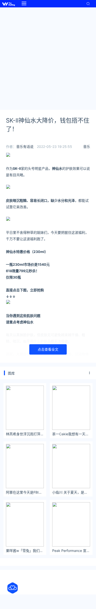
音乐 (86, 146)
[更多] (89, 373)
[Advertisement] (48, 58)
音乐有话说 (24, 146)
